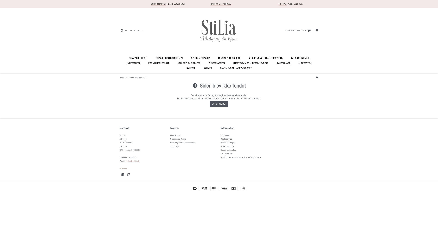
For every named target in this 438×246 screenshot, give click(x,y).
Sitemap (123, 168)
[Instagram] (130, 175)
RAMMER (208, 68)
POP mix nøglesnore (158, 63)
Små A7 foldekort (138, 58)
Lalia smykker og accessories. (183, 142)
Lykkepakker (133, 63)
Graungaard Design (178, 139)
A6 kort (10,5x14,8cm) (229, 58)
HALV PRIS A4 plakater (189, 63)
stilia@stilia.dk (132, 161)
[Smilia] (219, 30)
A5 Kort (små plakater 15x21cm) (266, 58)
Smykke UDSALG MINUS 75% (169, 58)
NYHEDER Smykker (200, 58)
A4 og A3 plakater (300, 58)
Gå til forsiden (219, 103)
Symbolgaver (283, 63)
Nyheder (191, 68)
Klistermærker (217, 63)
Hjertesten (305, 63)
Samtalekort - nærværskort (236, 68)
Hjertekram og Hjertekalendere (250, 63)
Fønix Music (175, 135)
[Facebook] (124, 175)
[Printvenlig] (317, 77)
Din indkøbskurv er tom (296, 30)
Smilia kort (174, 146)
